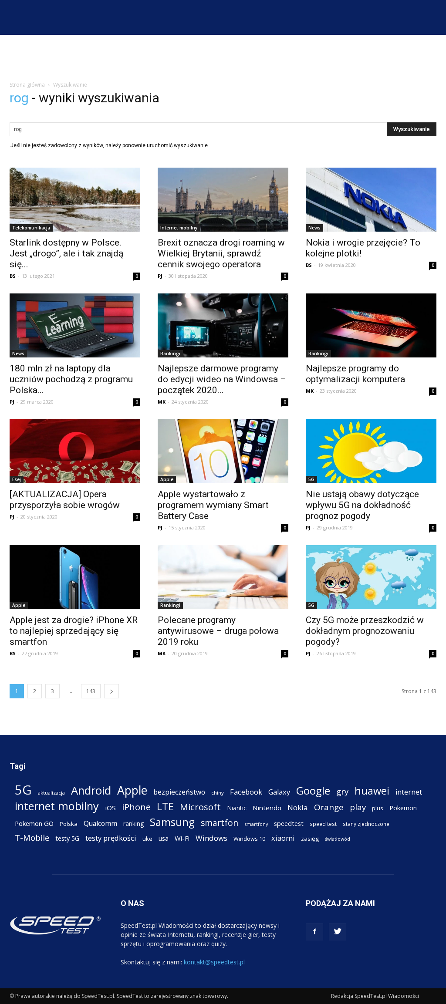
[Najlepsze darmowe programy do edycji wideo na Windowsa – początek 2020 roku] (223, 325)
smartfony (256, 824)
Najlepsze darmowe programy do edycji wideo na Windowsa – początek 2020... (222, 379)
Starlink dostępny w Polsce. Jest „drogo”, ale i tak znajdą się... (66, 253)
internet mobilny (57, 806)
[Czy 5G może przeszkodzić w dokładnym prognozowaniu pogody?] (371, 577)
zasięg (310, 838)
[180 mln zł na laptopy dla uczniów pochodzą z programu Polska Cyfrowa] (75, 325)
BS (13, 276)
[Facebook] (314, 931)
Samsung (172, 821)
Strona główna (27, 84)
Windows (211, 837)
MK (162, 401)
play (358, 807)
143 (90, 691)
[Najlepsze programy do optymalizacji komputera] (371, 325)
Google (313, 790)
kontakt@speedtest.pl (214, 962)
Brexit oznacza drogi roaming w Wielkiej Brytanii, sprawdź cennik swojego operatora (221, 253)
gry (342, 791)
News (314, 228)
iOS (110, 807)
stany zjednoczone (366, 823)
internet (408, 792)
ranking (133, 823)
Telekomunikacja (31, 228)
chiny (217, 792)
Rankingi (170, 353)
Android (91, 790)
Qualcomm (100, 823)
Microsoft (200, 807)
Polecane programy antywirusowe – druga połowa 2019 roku (218, 631)
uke (147, 838)
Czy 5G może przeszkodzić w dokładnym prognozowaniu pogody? (365, 631)
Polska (69, 824)
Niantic (237, 808)
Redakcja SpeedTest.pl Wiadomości (375, 996)
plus (377, 808)
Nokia (297, 807)
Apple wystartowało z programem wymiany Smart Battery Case (213, 505)
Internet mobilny (178, 228)
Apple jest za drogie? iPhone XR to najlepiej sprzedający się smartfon (74, 631)
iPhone (136, 807)
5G (311, 479)
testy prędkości (110, 837)
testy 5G (67, 838)
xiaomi (283, 837)
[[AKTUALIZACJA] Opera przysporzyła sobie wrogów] (75, 451)
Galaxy (279, 791)
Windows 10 (249, 838)
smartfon (219, 822)
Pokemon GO (34, 823)
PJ (160, 276)
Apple (166, 479)
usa (164, 838)
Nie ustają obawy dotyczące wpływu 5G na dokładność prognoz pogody (362, 505)
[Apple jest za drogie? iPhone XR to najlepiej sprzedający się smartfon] (75, 577)
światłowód (337, 839)
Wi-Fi (182, 838)
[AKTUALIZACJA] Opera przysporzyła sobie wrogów (65, 499)
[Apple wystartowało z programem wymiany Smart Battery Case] (223, 451)
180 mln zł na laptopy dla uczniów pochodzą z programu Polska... (71, 379)
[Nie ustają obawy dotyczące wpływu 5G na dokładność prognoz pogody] (371, 451)
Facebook (246, 791)
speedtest (289, 823)
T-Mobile (32, 837)
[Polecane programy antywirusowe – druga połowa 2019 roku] (223, 577)
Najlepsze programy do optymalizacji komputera (355, 373)
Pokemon (403, 807)
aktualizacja (51, 792)
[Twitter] (337, 931)
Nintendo (267, 807)
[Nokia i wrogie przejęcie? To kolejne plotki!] (371, 200)
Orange (329, 807)
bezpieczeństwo (179, 792)
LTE (165, 806)
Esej (16, 479)
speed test (323, 823)
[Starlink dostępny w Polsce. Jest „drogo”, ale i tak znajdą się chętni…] (75, 200)
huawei (372, 790)
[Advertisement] (223, 58)
